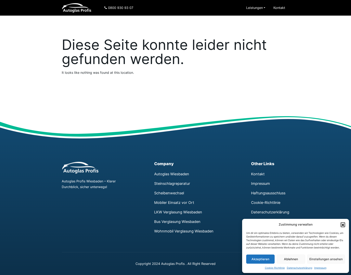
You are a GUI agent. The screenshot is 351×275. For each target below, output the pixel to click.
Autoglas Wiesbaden (171, 174)
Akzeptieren (260, 259)
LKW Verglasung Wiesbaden (178, 212)
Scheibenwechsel (169, 193)
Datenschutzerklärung (299, 268)
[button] (343, 225)
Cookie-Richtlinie (275, 268)
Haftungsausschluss (268, 193)
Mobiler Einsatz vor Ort (174, 202)
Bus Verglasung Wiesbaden (177, 221)
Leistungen (254, 7)
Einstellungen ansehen (326, 259)
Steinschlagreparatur (172, 183)
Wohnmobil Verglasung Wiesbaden (183, 231)
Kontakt (279, 7)
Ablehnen (291, 259)
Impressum (320, 268)
